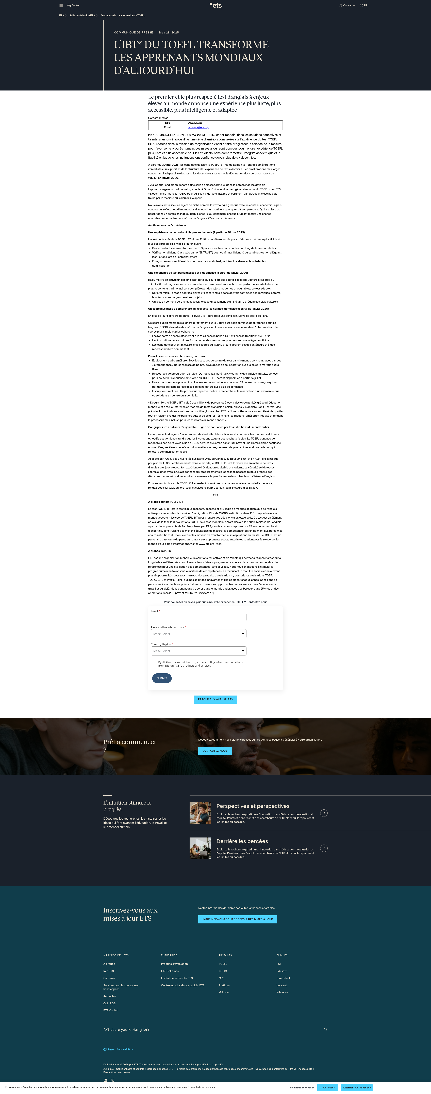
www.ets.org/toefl (210, 543)
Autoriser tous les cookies (357, 1087)
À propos (109, 963)
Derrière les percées (242, 841)
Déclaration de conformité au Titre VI (275, 1069)
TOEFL (223, 963)
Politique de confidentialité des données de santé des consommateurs (214, 1069)
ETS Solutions (170, 971)
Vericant (282, 985)
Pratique (224, 985)
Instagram (238, 487)
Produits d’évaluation (174, 963)
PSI (279, 963)
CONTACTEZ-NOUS (215, 751)
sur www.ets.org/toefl (177, 487)
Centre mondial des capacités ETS (182, 985)
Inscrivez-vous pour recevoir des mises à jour (238, 919)
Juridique (108, 1069)
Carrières (109, 978)
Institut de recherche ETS (177, 978)
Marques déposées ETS (160, 1069)
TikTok (253, 487)
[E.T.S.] (215, 5)
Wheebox (282, 992)
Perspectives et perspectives (253, 806)
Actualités (109, 996)
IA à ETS (108, 971)
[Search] (326, 1029)
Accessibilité (305, 1069)
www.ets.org (206, 593)
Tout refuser (328, 1087)
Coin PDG (109, 1003)
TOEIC (223, 971)
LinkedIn (225, 487)
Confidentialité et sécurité (130, 1069)
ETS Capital (110, 1010)
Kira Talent (283, 978)
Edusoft (282, 971)
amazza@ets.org (198, 127)
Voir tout (224, 992)
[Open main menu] (61, 6)
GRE (221, 978)
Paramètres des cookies (116, 1072)
